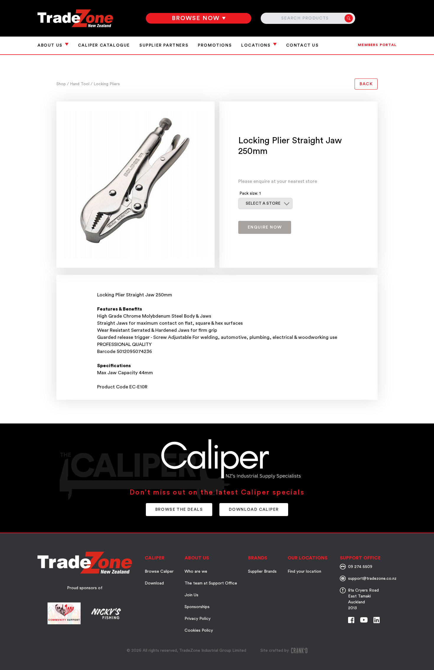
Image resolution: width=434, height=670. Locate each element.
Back (366, 84)
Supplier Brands (262, 571)
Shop (61, 84)
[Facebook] (351, 620)
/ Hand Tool (79, 84)
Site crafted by (274, 650)
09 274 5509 (360, 567)
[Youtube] (364, 620)
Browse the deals (179, 510)
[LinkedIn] (376, 620)
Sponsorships (197, 607)
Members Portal (377, 45)
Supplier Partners (163, 45)
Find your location (304, 571)
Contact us (302, 45)
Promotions (215, 45)
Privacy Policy (198, 619)
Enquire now (265, 227)
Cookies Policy (199, 630)
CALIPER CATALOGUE (104, 45)
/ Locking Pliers (105, 84)
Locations (255, 45)
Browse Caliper (159, 571)
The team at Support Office (211, 583)
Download (154, 583)
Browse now (196, 18)
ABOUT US (50, 45)
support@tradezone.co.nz (372, 579)
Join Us (191, 595)
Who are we (196, 571)
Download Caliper (254, 510)
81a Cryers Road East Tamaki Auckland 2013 (363, 599)
